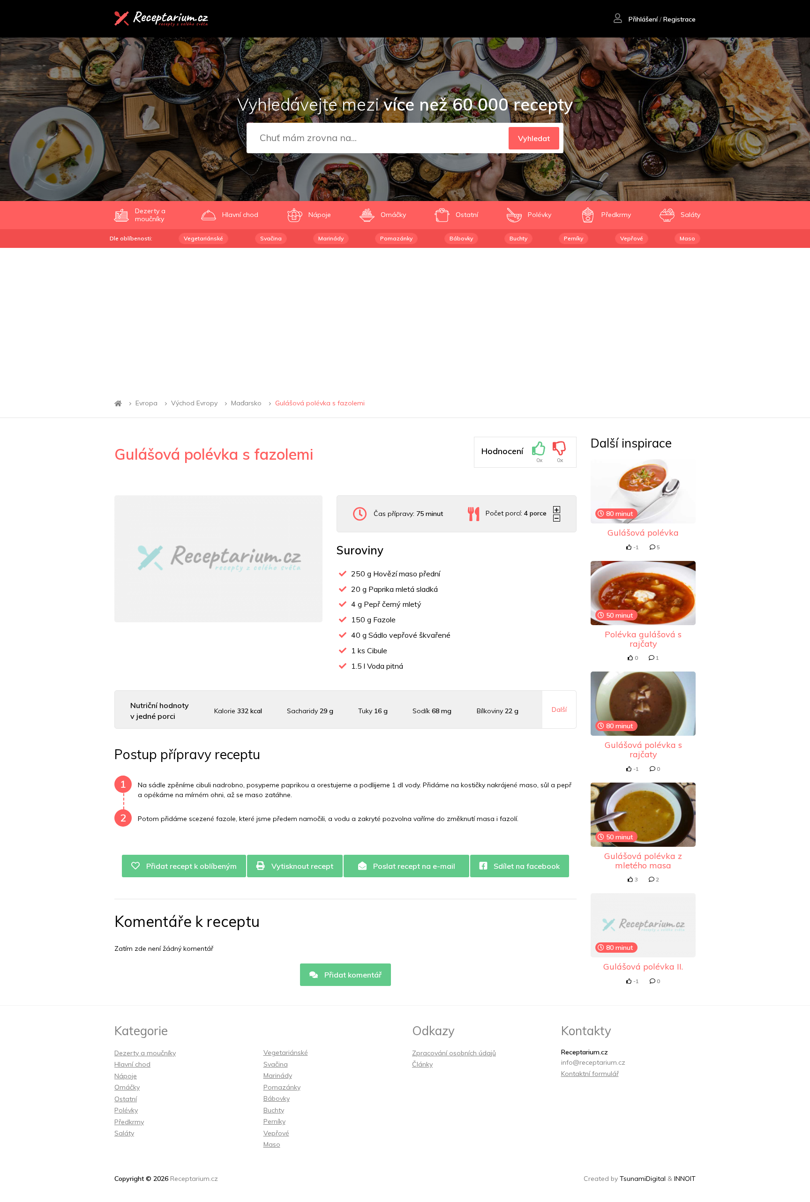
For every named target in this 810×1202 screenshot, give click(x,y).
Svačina (271, 238)
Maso (687, 238)
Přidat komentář (352, 974)
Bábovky (461, 238)
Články (422, 1064)
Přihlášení (642, 19)
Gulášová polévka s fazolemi (320, 403)
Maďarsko (246, 403)
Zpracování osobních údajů (454, 1053)
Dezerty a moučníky (145, 1053)
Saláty (124, 1133)
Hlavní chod (132, 1064)
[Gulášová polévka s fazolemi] (218, 558)
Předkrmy (129, 1122)
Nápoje (125, 1076)
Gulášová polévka (643, 532)
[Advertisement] (405, 318)
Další (559, 709)
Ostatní (125, 1099)
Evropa (146, 403)
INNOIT (685, 1178)
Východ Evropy (194, 403)
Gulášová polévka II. (643, 966)
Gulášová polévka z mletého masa (643, 861)
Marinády (331, 238)
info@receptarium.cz (593, 1062)
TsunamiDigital (643, 1178)
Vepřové (631, 238)
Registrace (679, 19)
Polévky (126, 1110)
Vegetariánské (203, 238)
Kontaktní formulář (590, 1073)
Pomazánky (396, 238)
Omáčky (127, 1087)
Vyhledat (534, 138)
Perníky (573, 238)
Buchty (518, 238)
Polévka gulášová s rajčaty (643, 639)
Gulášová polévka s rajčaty (643, 749)
